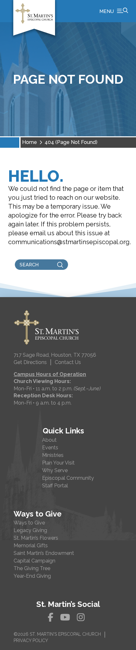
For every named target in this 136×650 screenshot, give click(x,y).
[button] (114, 11)
